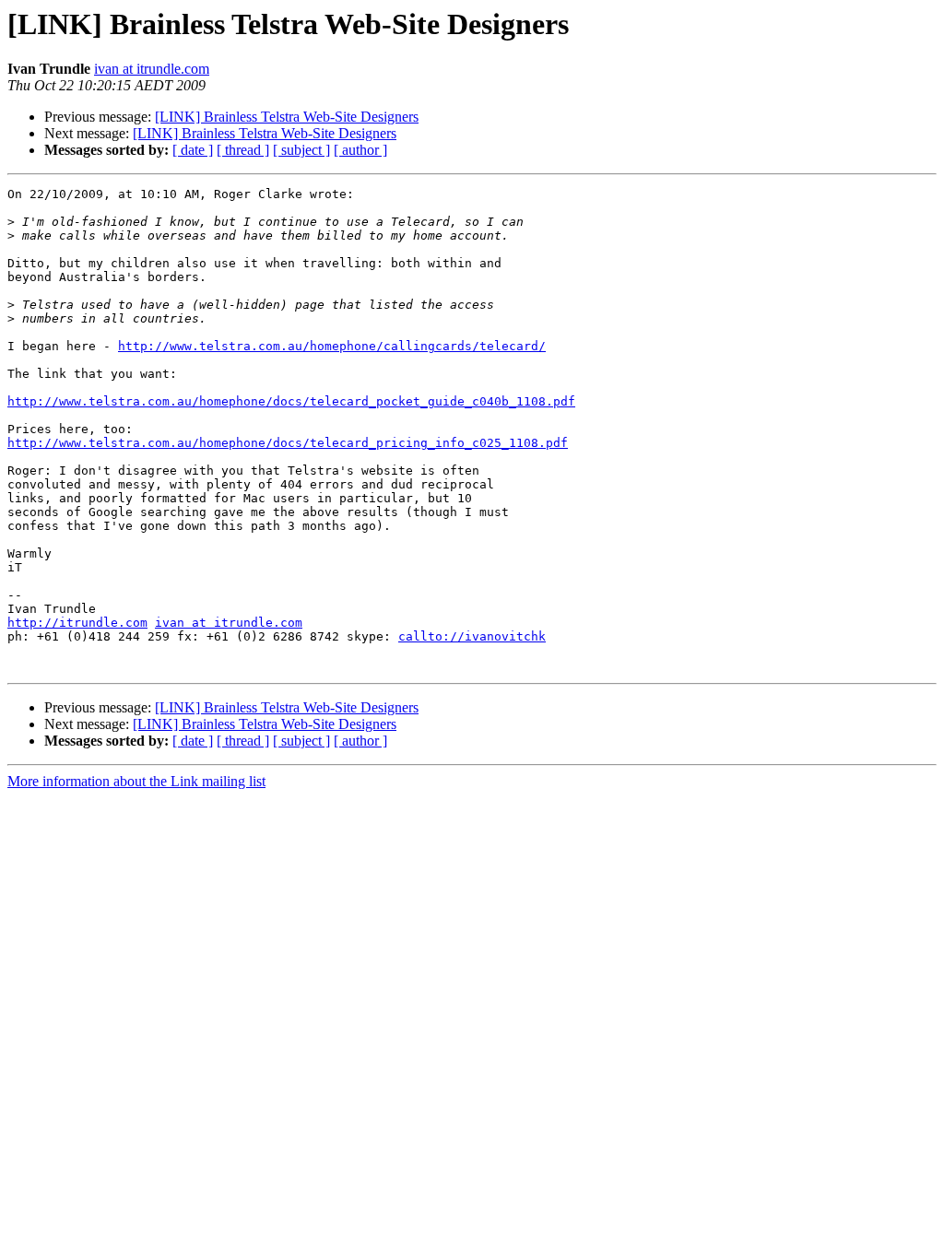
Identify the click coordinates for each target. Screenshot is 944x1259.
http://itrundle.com (77, 623)
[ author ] (360, 150)
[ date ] (192, 150)
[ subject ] (301, 150)
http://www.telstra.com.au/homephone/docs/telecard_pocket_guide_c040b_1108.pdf (291, 401)
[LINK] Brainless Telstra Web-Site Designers (287, 116)
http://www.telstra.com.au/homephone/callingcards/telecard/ (332, 346)
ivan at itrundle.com (151, 68)
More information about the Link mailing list (136, 781)
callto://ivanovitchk (472, 636)
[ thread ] (243, 150)
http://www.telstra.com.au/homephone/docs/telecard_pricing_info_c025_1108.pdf (287, 443)
